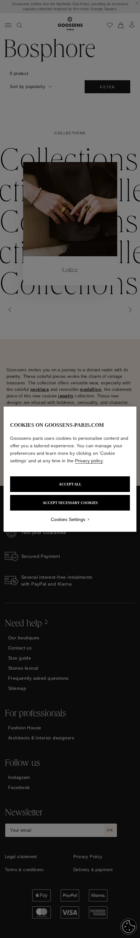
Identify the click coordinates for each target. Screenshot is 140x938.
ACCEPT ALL (70, 484)
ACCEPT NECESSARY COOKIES (70, 503)
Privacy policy (89, 460)
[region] (70, 469)
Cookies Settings (68, 519)
